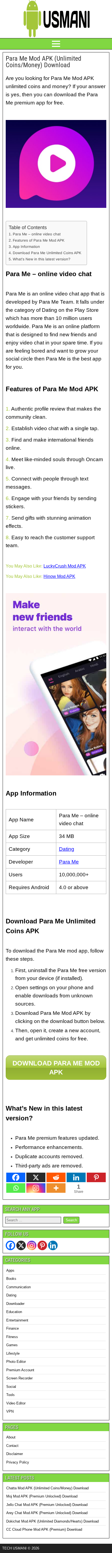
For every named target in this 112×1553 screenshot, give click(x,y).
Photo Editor (16, 1362)
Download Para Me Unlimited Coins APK (47, 253)
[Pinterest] (96, 1177)
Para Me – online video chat (37, 234)
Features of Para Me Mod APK (38, 240)
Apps (10, 1270)
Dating (11, 1295)
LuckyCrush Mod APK (64, 566)
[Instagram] (35, 1188)
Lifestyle (13, 1353)
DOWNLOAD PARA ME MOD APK (56, 1067)
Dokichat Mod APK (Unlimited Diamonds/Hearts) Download (52, 1521)
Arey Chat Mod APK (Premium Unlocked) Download (47, 1513)
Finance (12, 1328)
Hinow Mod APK (59, 576)
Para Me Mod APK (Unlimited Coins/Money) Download (43, 62)
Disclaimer (14, 1454)
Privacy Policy (17, 1462)
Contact (12, 1446)
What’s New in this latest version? (41, 259)
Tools (10, 1395)
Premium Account (20, 1370)
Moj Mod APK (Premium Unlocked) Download (41, 1496)
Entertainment (17, 1320)
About (10, 1437)
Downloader (15, 1304)
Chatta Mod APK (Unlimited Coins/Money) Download (47, 1488)
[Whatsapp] (15, 1188)
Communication (18, 1287)
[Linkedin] (76, 1177)
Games (12, 1345)
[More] (56, 1188)
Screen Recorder (19, 1378)
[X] (35, 1177)
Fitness (12, 1337)
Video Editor (16, 1403)
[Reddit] (56, 1177)
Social (11, 1387)
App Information (26, 247)
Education (14, 1312)
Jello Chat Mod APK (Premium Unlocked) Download (47, 1505)
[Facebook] (15, 1177)
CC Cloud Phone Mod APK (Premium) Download (44, 1529)
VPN (10, 1411)
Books (11, 1279)
